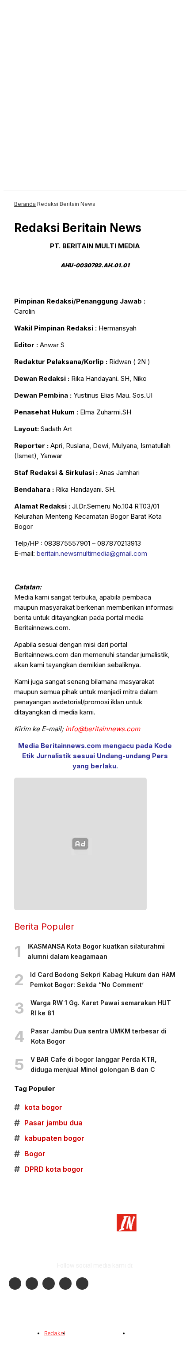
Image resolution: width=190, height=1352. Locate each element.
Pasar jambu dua (48, 1123)
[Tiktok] (65, 1283)
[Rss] (82, 1283)
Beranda (25, 204)
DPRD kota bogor (49, 1169)
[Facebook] (15, 1283)
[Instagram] (32, 1283)
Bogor (30, 1154)
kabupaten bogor (49, 1138)
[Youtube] (48, 1283)
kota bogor (38, 1107)
